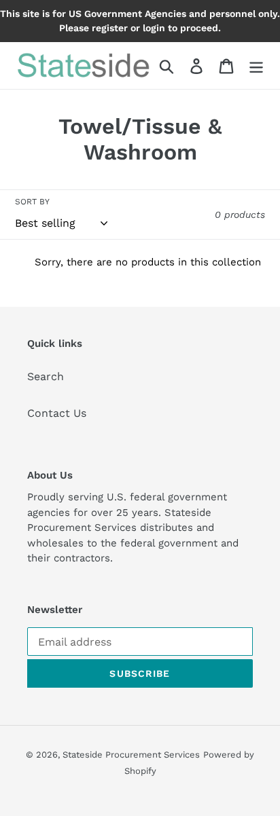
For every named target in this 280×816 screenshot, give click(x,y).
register (110, 27)
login (154, 27)
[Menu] (256, 65)
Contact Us (56, 413)
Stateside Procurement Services (131, 754)
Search (45, 376)
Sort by (32, 201)
